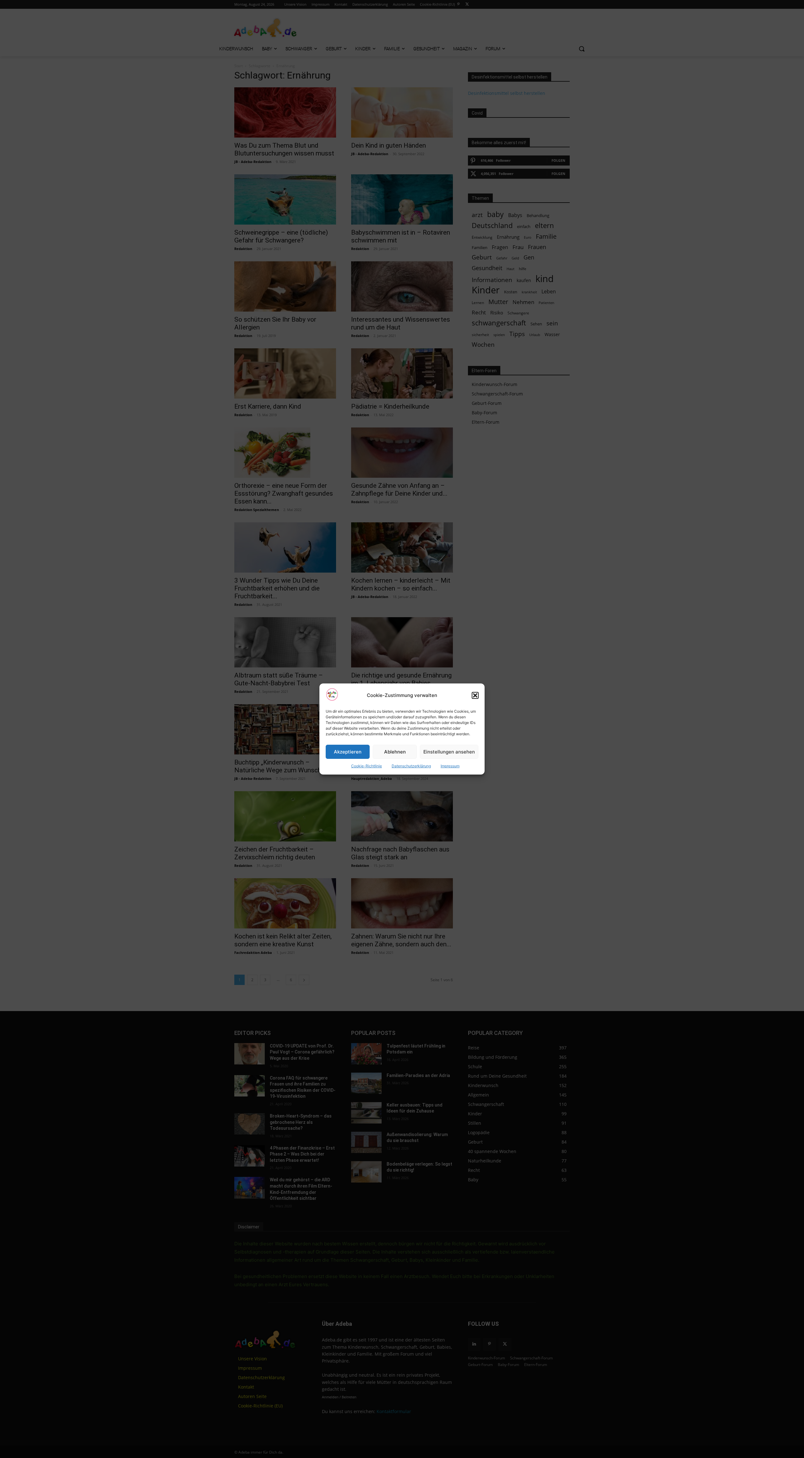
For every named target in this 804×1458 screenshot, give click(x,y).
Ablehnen (395, 752)
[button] (475, 695)
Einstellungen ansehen (449, 752)
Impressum (450, 766)
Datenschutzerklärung (411, 766)
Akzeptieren (347, 752)
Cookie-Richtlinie (366, 766)
